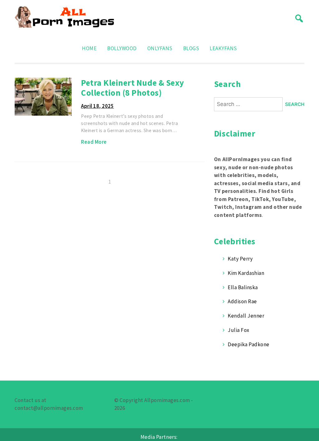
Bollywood (122, 48)
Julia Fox (239, 330)
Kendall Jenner (246, 315)
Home (89, 48)
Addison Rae (242, 301)
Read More (94, 141)
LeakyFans (223, 48)
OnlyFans (160, 48)
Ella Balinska (243, 287)
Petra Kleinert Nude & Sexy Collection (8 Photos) (132, 87)
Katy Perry (240, 258)
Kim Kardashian (246, 273)
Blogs (191, 48)
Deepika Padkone (248, 344)
